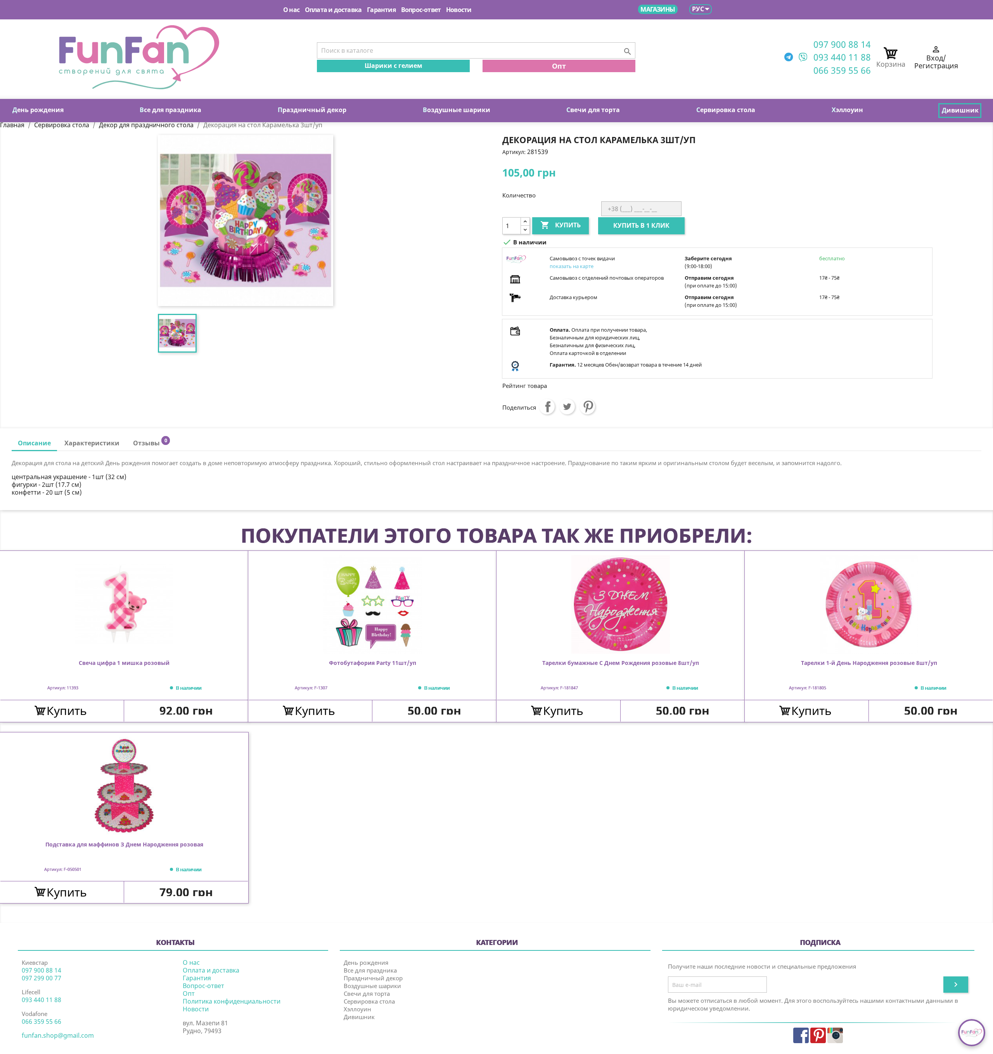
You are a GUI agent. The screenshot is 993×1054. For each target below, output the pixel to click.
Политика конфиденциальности (231, 1001)
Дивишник (359, 1017)
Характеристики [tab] (91, 443)
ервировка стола (725, 110)
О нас (291, 9)
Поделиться (547, 406)
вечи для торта (593, 110)
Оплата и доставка (333, 9)
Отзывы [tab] (150, 442)
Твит (567, 406)
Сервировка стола (369, 1001)
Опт (559, 66)
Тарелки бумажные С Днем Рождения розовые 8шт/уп (620, 663)
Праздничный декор (373, 978)
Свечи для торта (367, 993)
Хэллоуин (357, 1009)
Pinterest (587, 406)
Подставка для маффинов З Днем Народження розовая (124, 844)
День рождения (366, 962)
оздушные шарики (456, 110)
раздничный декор (312, 110)
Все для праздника (370, 970)
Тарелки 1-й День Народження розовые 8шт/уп (869, 663)
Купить (560, 225)
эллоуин (847, 110)
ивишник (960, 110)
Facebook (801, 1035)
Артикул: (514, 152)
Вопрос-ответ (421, 9)
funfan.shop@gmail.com (58, 1035)
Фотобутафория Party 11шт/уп (372, 663)
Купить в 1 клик (641, 225)
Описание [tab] (34, 443)
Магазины (657, 9)
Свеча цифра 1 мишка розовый (124, 663)
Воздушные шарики (372, 986)
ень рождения (38, 110)
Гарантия (381, 9)
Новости (458, 9)
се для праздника (170, 110)
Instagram (835, 1035)
